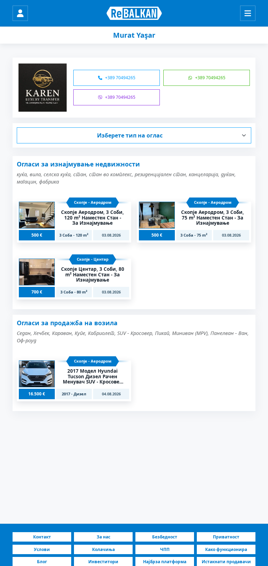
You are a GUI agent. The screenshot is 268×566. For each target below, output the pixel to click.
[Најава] (20, 13)
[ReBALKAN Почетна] (134, 13)
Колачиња (103, 549)
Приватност (226, 537)
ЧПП (165, 549)
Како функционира (226, 549)
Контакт (42, 537)
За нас (103, 537)
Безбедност (164, 537)
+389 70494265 (120, 78)
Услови (42, 549)
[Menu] (247, 13)
